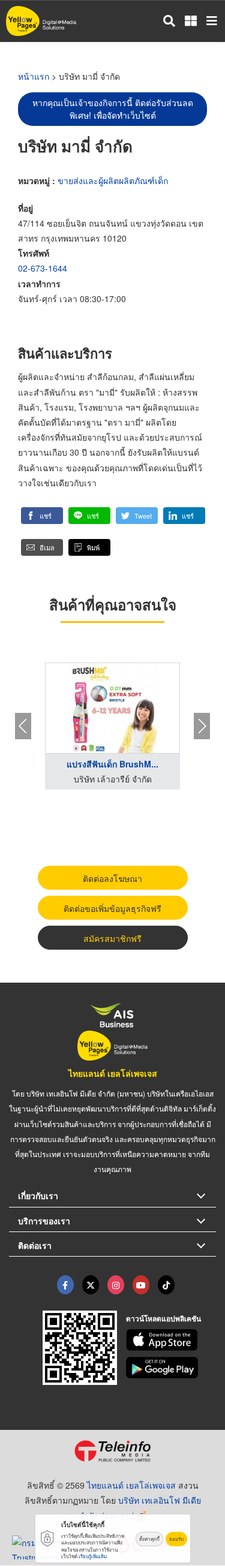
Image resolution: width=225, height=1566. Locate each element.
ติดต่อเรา (35, 1245)
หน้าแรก (33, 76)
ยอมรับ (176, 1538)
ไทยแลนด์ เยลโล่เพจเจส (112, 1073)
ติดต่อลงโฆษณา (112, 878)
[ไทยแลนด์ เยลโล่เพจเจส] (90, 1284)
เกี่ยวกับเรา (38, 1195)
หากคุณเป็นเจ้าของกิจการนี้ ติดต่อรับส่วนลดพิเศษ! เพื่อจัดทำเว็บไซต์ (112, 109)
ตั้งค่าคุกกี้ (149, 1538)
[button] (42, 515)
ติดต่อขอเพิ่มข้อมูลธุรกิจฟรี (112, 908)
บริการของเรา (44, 1221)
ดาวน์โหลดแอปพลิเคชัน (163, 1318)
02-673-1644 (42, 268)
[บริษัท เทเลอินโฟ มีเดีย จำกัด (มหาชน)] (112, 1451)
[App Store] (171, 1340)
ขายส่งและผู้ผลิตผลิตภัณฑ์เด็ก (113, 180)
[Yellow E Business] (65, 1284)
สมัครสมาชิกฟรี (112, 938)
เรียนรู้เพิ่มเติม (93, 1556)
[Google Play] (171, 1367)
